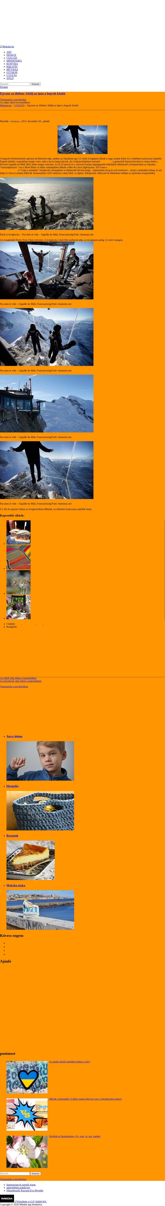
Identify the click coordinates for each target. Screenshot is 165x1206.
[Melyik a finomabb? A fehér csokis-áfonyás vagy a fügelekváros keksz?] (27, 1114)
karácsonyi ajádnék (53, 623)
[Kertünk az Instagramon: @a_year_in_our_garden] (27, 1152)
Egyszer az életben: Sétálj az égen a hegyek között (32, 93)
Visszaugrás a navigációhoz (14, 686)
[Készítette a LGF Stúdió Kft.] (31, 1201)
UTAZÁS (23, 626)
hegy (40, 623)
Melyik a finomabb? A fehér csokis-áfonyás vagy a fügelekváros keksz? (85, 1099)
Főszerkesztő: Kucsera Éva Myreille (24, 1190)
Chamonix (106, 161)
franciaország (29, 623)
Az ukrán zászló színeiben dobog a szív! (69, 1061)
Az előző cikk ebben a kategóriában (18, 678)
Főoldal (4, 87)
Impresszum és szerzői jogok (21, 1184)
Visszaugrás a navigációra (13, 99)
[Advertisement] (82, 22)
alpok (18, 623)
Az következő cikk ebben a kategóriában (20, 681)
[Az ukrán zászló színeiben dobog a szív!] (27, 1077)
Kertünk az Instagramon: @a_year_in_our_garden (74, 1136)
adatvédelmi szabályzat (18, 1187)
